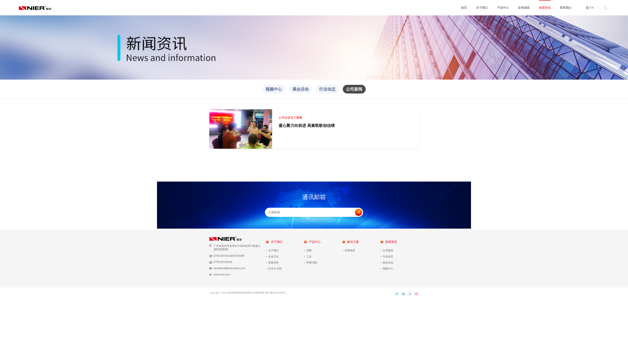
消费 (309, 250)
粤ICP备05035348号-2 (276, 293)
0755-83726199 (223, 262)
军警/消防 (311, 262)
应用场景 (524, 7)
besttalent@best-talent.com (229, 268)
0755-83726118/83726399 (229, 255)
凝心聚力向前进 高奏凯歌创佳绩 (307, 125)
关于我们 (482, 7)
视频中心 (274, 89)
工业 (309, 256)
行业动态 (327, 89)
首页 (464, 7)
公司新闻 (354, 89)
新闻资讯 (545, 7)
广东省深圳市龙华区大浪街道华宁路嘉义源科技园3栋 (237, 247)
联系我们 (566, 7)
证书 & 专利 (275, 268)
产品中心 (503, 7)
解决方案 (353, 242)
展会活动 (300, 89)
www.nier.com (222, 274)
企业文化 (273, 256)
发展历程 (273, 262)
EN (592, 7)
